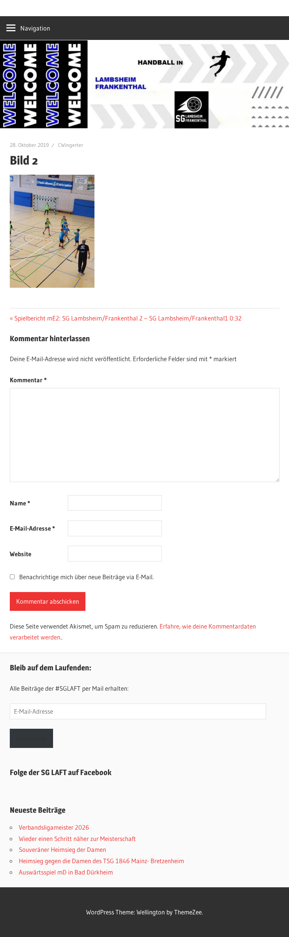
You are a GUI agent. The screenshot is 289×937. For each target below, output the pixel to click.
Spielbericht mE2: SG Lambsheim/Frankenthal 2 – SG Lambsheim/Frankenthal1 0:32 (128, 318)
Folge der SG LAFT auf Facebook (60, 772)
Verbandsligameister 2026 (54, 827)
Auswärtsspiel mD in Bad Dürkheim (66, 872)
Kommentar (28, 380)
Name (20, 503)
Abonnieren (31, 738)
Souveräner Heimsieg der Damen (62, 849)
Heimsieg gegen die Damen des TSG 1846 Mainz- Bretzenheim (101, 861)
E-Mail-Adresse (32, 528)
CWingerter (70, 145)
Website (20, 554)
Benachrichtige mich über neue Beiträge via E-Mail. (86, 577)
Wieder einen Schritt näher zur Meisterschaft (77, 838)
